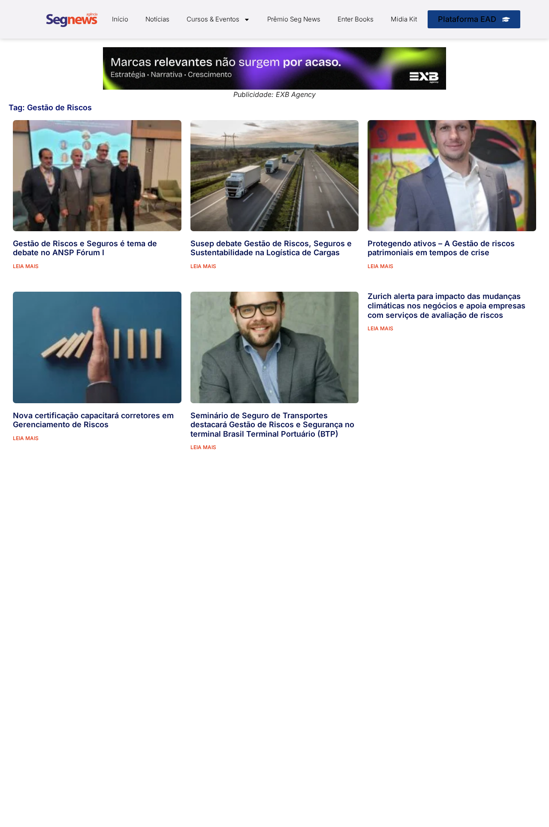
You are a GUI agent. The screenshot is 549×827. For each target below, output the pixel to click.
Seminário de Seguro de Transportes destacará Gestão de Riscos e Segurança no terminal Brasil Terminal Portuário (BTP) (272, 424)
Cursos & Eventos (213, 19)
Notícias (157, 19)
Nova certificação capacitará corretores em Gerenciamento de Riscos (93, 420)
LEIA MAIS (26, 266)
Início (120, 19)
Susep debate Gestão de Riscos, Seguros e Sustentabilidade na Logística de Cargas (271, 248)
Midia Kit (404, 19)
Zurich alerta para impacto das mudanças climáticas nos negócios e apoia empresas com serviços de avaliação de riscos (446, 305)
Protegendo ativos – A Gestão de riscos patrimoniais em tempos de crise (441, 248)
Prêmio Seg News (293, 19)
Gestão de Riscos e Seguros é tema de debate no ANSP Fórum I (85, 248)
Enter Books (356, 19)
